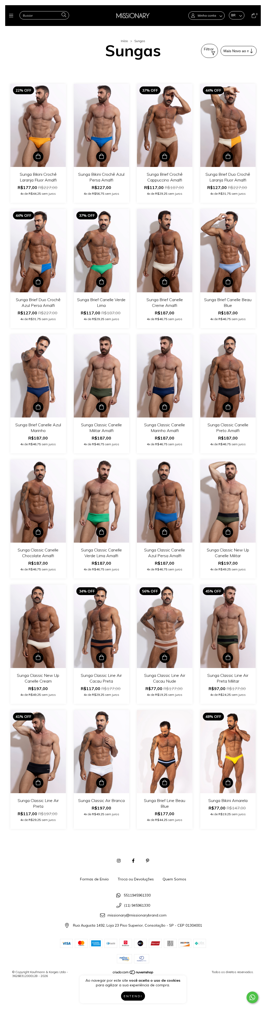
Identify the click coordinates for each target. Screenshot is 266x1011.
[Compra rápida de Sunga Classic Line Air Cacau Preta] (101, 657)
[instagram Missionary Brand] (119, 860)
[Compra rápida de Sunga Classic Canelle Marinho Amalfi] (164, 407)
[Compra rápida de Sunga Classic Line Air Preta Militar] (228, 657)
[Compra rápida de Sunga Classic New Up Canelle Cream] (38, 657)
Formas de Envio (94, 879)
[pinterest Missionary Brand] (147, 860)
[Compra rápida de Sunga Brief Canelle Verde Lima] (101, 282)
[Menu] (12, 16)
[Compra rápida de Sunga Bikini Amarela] (228, 783)
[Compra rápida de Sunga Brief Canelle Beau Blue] (228, 282)
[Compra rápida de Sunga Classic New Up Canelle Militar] (228, 532)
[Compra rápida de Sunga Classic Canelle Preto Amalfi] (228, 407)
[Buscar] (64, 15)
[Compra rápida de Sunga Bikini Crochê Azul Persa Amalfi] (101, 156)
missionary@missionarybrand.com (137, 915)
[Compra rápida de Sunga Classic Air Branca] (101, 783)
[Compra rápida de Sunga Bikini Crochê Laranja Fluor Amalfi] (38, 156)
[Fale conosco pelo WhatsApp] (252, 997)
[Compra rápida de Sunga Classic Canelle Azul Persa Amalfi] (164, 532)
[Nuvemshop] (133, 973)
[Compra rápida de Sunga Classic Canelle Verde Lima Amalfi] (101, 532)
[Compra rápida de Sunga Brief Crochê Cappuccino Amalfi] (164, 156)
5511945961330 (137, 895)
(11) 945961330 (137, 905)
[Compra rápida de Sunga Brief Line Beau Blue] (164, 783)
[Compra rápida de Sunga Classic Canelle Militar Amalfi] (101, 407)
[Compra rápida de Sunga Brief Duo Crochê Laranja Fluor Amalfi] (228, 156)
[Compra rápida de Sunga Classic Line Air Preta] (38, 783)
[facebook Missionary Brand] (133, 860)
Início (124, 41)
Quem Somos (174, 879)
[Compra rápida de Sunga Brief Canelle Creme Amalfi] (164, 282)
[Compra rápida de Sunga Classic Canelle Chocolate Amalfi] (38, 532)
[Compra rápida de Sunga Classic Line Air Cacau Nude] (164, 657)
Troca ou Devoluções (136, 879)
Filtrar (209, 49)
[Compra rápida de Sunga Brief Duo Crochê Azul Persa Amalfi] (38, 282)
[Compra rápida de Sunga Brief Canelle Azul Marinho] (38, 407)
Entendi (133, 996)
